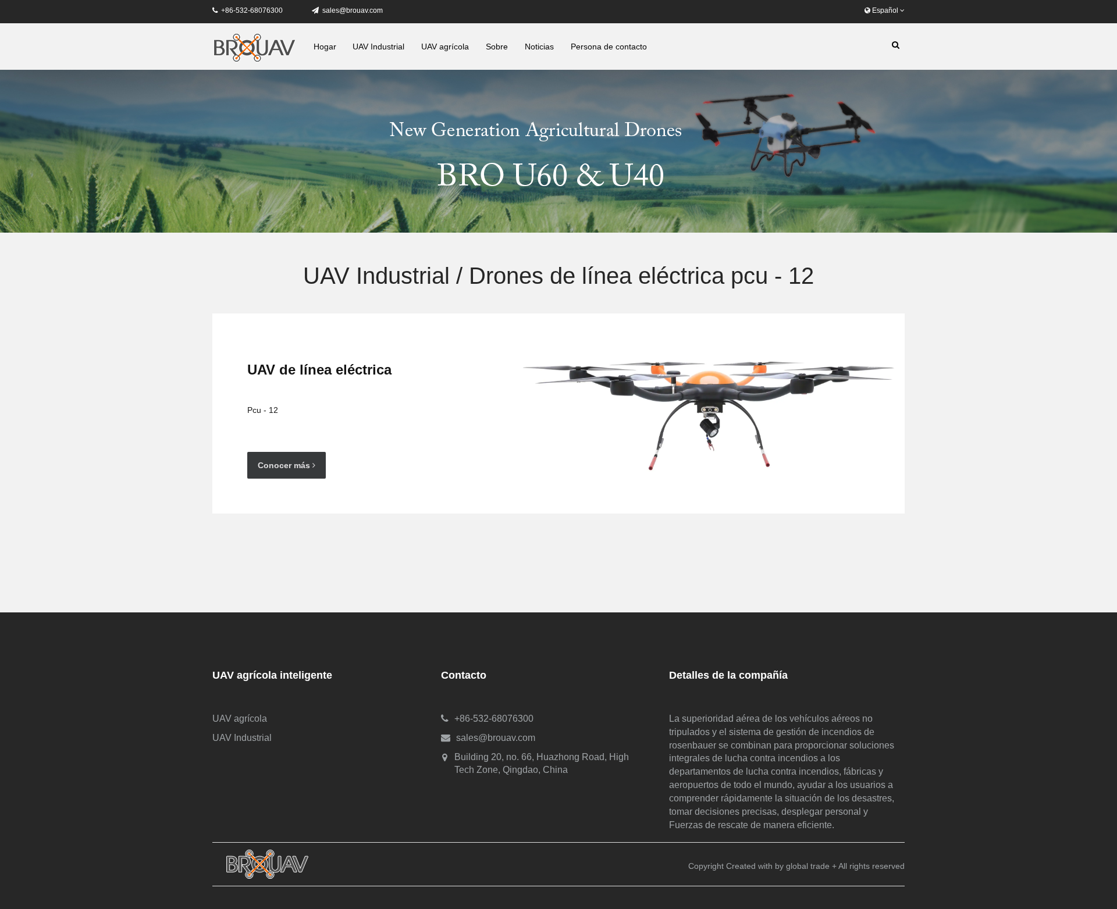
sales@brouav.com (352, 10)
